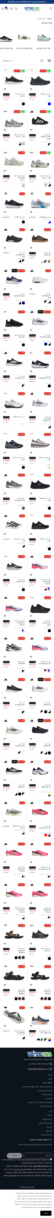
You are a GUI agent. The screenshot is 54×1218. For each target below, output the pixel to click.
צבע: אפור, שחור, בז (19, 830)
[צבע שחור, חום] (23, 957)
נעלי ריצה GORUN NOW (45, 499)
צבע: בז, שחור (47, 183)
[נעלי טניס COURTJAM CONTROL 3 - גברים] (40, 403)
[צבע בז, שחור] (49, 184)
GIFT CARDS (47, 1083)
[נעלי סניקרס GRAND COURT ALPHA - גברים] (40, 121)
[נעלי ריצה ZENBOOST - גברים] (40, 689)
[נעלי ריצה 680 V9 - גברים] (14, 203)
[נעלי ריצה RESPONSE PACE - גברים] (14, 280)
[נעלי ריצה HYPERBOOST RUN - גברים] (14, 239)
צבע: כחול (48, 101)
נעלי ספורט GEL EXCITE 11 (46, 950)
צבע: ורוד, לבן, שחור (45, 874)
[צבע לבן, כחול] (49, 222)
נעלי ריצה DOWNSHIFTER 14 (45, 377)
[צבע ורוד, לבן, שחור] (49, 877)
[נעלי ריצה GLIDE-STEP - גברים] (40, 525)
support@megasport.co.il (38, 1069)
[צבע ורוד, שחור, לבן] (23, 917)
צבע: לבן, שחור (47, 300)
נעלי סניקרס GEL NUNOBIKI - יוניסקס (19, 178)
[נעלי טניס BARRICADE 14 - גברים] (40, 771)
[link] (19, 143)
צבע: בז (49, 464)
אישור (46, 1213)
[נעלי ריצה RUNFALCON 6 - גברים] (14, 362)
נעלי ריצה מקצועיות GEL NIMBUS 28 (45, 1032)
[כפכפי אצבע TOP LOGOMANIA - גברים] (14, 1017)
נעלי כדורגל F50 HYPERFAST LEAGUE (46, 582)
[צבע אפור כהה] (23, 508)
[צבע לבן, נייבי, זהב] (49, 794)
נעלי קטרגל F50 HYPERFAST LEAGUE (20, 623)
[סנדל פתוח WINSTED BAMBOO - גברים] (14, 934)
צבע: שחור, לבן (47, 142)
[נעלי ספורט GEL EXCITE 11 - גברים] (40, 934)
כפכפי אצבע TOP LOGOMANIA (19, 1032)
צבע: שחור (22, 101)
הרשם (14, 1156)
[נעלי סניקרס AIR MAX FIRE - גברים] (14, 321)
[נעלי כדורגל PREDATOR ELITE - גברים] (40, 812)
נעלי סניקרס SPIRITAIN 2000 (19, 499)
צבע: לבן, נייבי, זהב (46, 792)
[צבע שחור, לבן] (49, 144)
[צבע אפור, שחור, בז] (23, 832)
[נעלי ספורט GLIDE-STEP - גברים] (40, 443)
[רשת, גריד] (49, 60)
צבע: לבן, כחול (47, 219)
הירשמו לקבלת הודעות (40, 1139)
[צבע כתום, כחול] (49, 1039)
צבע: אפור (22, 183)
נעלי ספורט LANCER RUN (20, 581)
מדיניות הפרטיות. (19, 1169)
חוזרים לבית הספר (45, 1106)
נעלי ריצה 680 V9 (19, 217)
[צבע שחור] (23, 103)
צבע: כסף (22, 142)
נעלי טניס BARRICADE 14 (46, 786)
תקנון (50, 1079)
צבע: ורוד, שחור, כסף (45, 833)
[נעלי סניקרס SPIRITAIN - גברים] (14, 647)
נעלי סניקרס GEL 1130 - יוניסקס (19, 136)
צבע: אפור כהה (21, 505)
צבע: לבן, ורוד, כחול (45, 587)
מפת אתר (49, 1131)
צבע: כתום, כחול (46, 1038)
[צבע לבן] (23, 426)
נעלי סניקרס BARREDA (47, 254)
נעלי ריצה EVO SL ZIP (19, 540)
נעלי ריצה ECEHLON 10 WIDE (46, 623)
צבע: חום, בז (47, 260)
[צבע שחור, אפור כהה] (23, 998)
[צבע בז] (49, 467)
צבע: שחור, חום (20, 955)
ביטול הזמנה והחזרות (45, 1091)
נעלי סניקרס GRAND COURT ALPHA (46, 137)
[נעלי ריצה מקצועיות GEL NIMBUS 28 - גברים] (40, 1017)
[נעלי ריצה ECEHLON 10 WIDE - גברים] (40, 607)
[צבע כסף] (23, 143)
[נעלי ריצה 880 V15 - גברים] (40, 203)
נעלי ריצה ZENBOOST (47, 704)
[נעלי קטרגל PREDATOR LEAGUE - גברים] (40, 894)
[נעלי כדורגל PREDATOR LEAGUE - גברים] (14, 853)
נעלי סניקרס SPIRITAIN (21, 663)
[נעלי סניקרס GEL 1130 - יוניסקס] (14, 121)
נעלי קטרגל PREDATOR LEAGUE (47, 910)
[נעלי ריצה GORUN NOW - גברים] (40, 484)
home (50, 19)
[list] (27, 40)
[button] (50, 9)
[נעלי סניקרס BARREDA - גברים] (40, 239)
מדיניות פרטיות (47, 1095)
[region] (27, 1204)
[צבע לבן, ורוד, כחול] (49, 588)
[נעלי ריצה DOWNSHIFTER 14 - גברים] (40, 362)
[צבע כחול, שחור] (23, 302)
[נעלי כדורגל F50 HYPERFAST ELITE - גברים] (40, 647)
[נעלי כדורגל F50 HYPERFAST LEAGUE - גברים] (40, 566)
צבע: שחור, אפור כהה (19, 996)
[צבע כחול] (49, 103)
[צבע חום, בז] (49, 261)
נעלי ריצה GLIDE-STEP (45, 540)
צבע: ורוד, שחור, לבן (19, 915)
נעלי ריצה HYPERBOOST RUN (20, 255)
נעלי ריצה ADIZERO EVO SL (19, 827)
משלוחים (49, 1098)
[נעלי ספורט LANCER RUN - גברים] (14, 566)
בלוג (50, 1111)
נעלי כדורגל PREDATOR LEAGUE (21, 869)
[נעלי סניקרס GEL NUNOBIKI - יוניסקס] (14, 162)
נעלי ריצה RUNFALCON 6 (20, 377)
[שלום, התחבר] (11, 9)
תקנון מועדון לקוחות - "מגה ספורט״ (40, 1102)
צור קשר (49, 1127)
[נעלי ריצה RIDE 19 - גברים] (14, 403)
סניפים (50, 1075)
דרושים (49, 1115)
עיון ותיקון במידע (46, 1135)
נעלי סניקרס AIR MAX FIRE (20, 336)
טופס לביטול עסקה (45, 1123)
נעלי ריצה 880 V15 (45, 217)
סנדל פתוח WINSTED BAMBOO (21, 951)
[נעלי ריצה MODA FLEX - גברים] (40, 80)
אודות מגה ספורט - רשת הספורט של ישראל (37, 1087)
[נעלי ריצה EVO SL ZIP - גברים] (14, 525)
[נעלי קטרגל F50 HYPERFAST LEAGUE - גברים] (14, 607)
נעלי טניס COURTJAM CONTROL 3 (47, 419)
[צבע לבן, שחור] (49, 301)
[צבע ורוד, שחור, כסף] (49, 835)
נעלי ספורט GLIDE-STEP (45, 459)
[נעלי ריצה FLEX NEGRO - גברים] (14, 80)
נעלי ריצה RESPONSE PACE (19, 295)
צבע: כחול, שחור (20, 301)
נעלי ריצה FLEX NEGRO (20, 95)
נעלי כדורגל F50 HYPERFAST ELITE (45, 663)
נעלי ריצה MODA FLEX (46, 95)
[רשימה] (42, 60)
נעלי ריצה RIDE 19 (19, 417)
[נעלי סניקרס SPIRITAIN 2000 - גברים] (14, 484)
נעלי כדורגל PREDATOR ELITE (45, 827)
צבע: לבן (22, 424)
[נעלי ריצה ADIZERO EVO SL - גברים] (14, 812)
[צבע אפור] (23, 185)
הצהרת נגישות (47, 1119)
